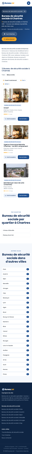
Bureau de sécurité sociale (15, 29)
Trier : (4, 75)
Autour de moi (10, 39)
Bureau (9, 3)
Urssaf (6, 108)
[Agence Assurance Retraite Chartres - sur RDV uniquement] (16, 132)
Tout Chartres (10, 34)
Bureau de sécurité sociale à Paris (12, 409)
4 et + (24, 80)
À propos (20, 448)
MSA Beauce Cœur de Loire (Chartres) (14, 184)
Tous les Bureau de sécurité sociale (13, 432)
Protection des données (10, 448)
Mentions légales (9, 446)
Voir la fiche (23, 119)
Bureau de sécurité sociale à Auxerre (13, 412)
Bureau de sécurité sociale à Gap (12, 423)
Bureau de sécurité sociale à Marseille (13, 417)
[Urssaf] (16, 95)
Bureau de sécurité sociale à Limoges (13, 420)
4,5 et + (7, 84)
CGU (16, 446)
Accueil (4, 29)
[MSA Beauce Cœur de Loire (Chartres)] (16, 170)
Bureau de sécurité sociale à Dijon (12, 415)
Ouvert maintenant (11, 80)
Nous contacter (6, 438)
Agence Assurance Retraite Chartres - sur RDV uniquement (16, 145)
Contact (26, 448)
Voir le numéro (11, 119)
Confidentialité (22, 446)
